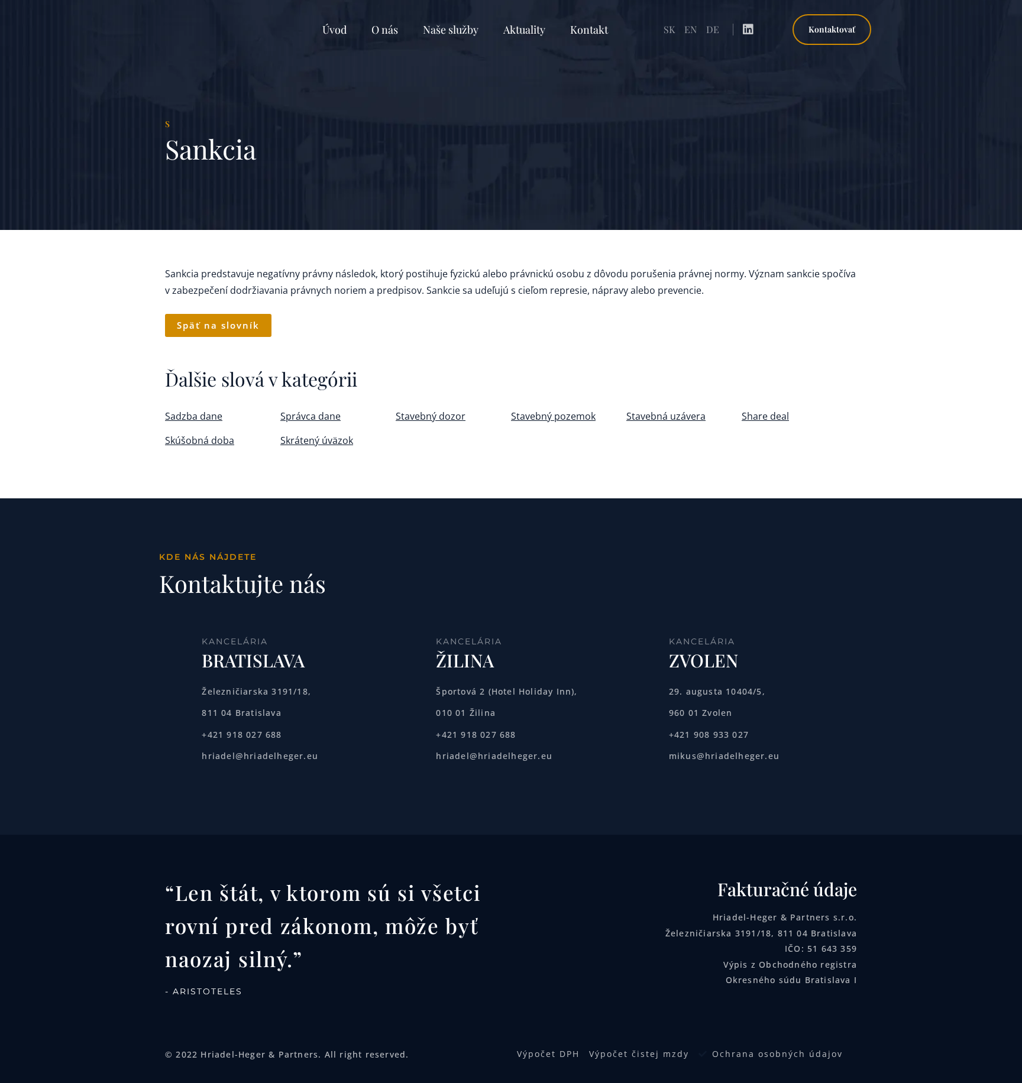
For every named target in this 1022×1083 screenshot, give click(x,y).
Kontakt (589, 29)
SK (669, 29)
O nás (384, 29)
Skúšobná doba (199, 440)
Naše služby (450, 29)
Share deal (765, 416)
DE (712, 29)
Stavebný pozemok (553, 416)
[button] (832, 30)
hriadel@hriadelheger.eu (260, 755)
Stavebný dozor (430, 416)
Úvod (334, 29)
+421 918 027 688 (242, 734)
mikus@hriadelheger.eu (724, 755)
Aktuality (524, 29)
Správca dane (310, 416)
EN (690, 29)
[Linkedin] (748, 29)
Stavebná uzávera (666, 416)
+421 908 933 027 (709, 734)
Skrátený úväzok (316, 440)
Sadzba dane (193, 416)
